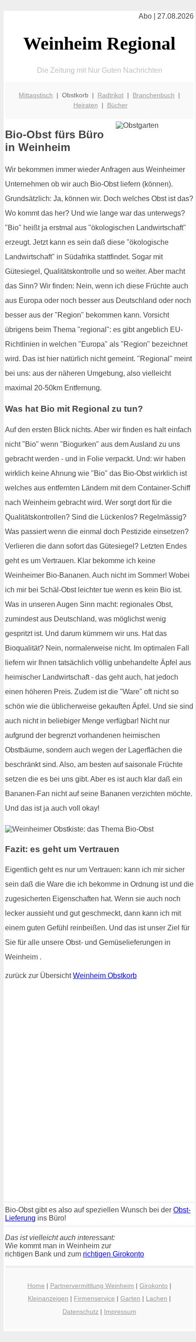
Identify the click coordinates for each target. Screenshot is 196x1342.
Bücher (117, 105)
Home (36, 1285)
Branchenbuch (154, 95)
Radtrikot (111, 95)
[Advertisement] (98, 1093)
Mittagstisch (36, 95)
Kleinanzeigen (48, 1298)
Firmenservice (94, 1298)
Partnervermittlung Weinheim (92, 1285)
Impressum (120, 1311)
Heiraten (85, 105)
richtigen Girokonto (113, 1254)
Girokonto (153, 1285)
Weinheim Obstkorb (105, 975)
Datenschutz (80, 1311)
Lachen (156, 1298)
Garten (130, 1298)
